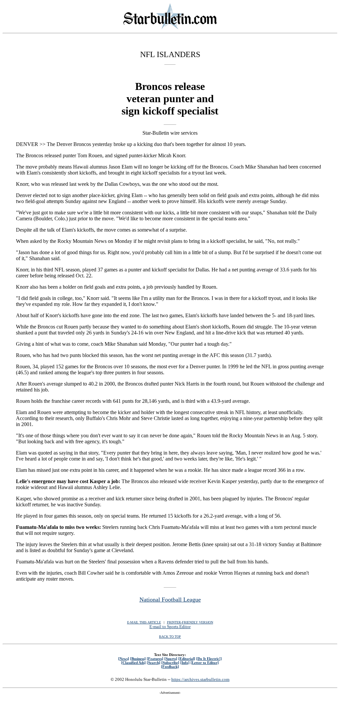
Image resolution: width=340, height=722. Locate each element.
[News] (123, 659)
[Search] (153, 663)
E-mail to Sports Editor (170, 626)
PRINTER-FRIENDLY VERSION (190, 622)
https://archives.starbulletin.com (200, 679)
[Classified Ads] (133, 663)
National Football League (170, 599)
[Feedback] (170, 667)
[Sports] (170, 659)
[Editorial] (186, 659)
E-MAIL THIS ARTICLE (144, 622)
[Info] (185, 663)
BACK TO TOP (170, 636)
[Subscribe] (170, 663)
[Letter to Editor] (205, 663)
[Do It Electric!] (209, 659)
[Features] (155, 659)
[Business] (138, 659)
